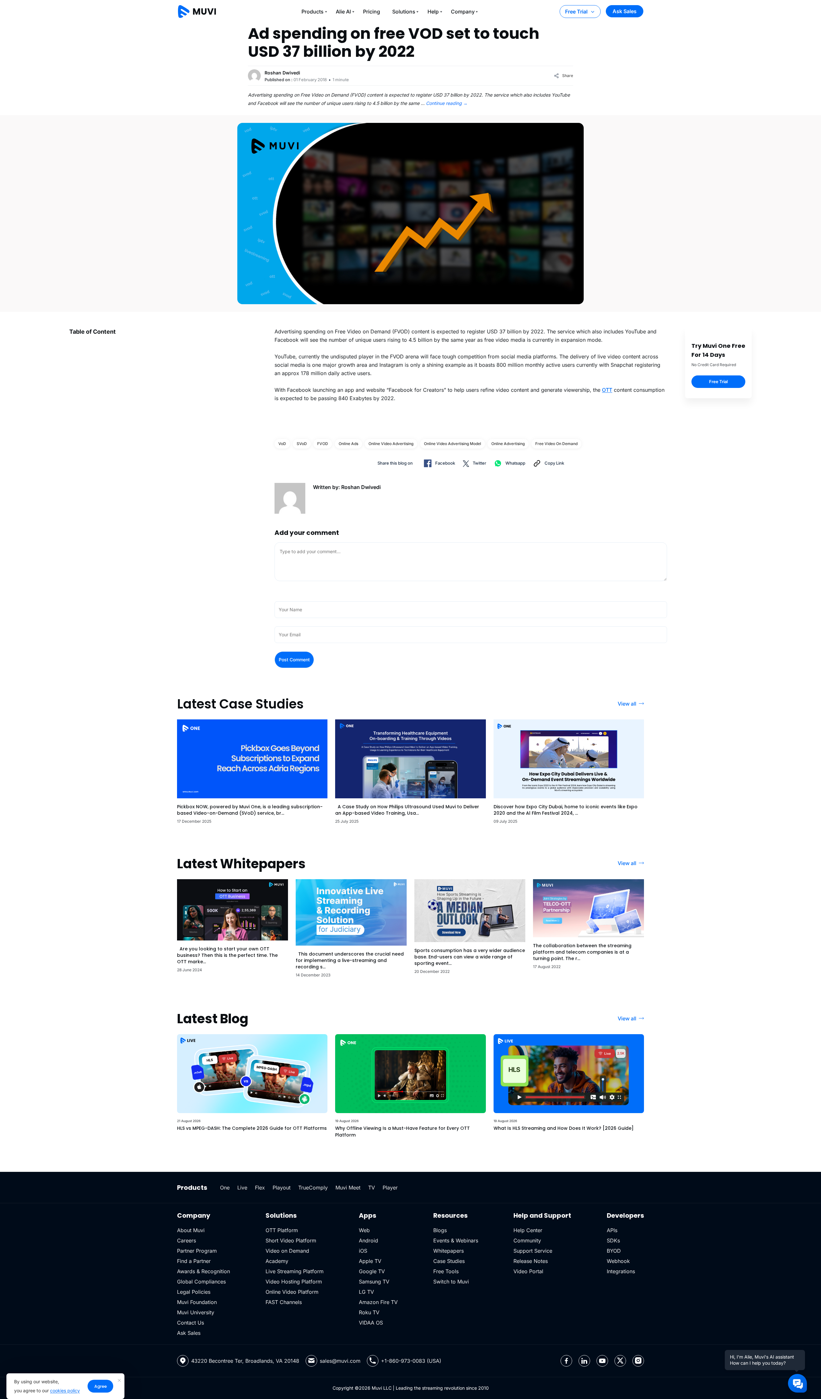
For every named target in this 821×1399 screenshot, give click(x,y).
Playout (282, 1187)
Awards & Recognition (203, 1271)
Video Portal (528, 1271)
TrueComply (313, 1187)
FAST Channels (284, 1302)
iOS (363, 1251)
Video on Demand (287, 1251)
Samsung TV (374, 1281)
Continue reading (447, 103)
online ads (348, 443)
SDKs (613, 1240)
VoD (282, 443)
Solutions (403, 11)
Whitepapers (448, 1251)
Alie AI (343, 11)
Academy (277, 1261)
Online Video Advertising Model (452, 443)
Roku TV (369, 1312)
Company (463, 11)
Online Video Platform (292, 1292)
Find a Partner (194, 1261)
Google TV (372, 1271)
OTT (607, 390)
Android (368, 1240)
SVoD (302, 443)
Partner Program (197, 1251)
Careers (186, 1240)
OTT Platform (282, 1230)
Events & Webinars (455, 1240)
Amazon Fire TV (378, 1302)
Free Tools (446, 1271)
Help (433, 11)
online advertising (508, 443)
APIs (612, 1230)
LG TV (366, 1292)
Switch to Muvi (451, 1281)
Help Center (527, 1230)
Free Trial (576, 11)
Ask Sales (625, 11)
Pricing (371, 11)
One (225, 1187)
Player (390, 1187)
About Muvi (191, 1230)
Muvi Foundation (197, 1302)
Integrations (621, 1271)
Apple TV (370, 1261)
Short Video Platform (291, 1240)
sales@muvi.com (340, 1361)
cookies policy (65, 1390)
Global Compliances (201, 1281)
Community (527, 1240)
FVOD (322, 443)
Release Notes (530, 1261)
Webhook (618, 1261)
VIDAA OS (371, 1322)
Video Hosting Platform (294, 1281)
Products (312, 11)
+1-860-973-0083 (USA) (411, 1361)
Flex (260, 1187)
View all (627, 703)
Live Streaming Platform (295, 1271)
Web (364, 1230)
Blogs (440, 1230)
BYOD (614, 1251)
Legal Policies (193, 1292)
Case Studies (449, 1261)
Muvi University (195, 1312)
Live (242, 1187)
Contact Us (190, 1322)
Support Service (532, 1251)
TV (371, 1187)
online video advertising (390, 443)
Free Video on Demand (556, 443)
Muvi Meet (347, 1187)
